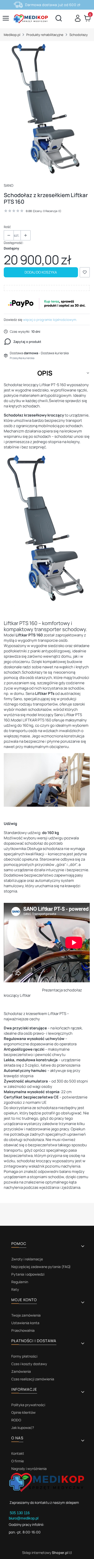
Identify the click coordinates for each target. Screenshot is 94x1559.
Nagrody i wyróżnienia (29, 1468)
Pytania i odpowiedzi (27, 1274)
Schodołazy (78, 34)
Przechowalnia (23, 1330)
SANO (8, 185)
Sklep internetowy (45, 1552)
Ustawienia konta (25, 1322)
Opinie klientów (23, 1412)
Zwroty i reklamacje (27, 1259)
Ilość (7, 226)
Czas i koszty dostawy (29, 1363)
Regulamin (19, 1281)
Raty (15, 1289)
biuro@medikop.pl (23, 1518)
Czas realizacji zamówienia (32, 1379)
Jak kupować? (22, 1427)
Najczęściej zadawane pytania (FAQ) (41, 1266)
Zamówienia (21, 1371)
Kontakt (17, 1453)
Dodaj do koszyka (41, 272)
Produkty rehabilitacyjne (44, 34)
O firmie (17, 1461)
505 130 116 (20, 1513)
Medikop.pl (12, 34)
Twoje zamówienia (26, 1315)
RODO (16, 1420)
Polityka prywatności (28, 1404)
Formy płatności (24, 1356)
